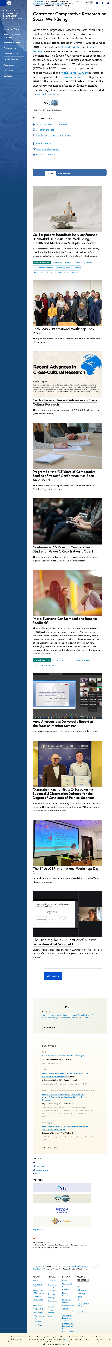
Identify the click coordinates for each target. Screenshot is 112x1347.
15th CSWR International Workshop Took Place (63, 330)
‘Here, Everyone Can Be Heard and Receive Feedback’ (65, 620)
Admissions (52, 1281)
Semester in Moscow (52, 1311)
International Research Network (51, 124)
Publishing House (81, 1294)
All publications (50, 1147)
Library (79, 1300)
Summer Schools (11, 53)
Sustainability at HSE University (38, 1291)
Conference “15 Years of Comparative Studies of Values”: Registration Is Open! (63, 549)
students (59, 267)
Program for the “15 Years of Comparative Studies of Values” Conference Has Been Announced (64, 475)
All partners (37, 1229)
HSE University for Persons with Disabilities (39, 1319)
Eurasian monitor (73, 77)
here (17, 1339)
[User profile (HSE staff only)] (102, 3)
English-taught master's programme (53, 135)
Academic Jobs (68, 1312)
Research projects (45, 129)
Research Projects (12, 42)
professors (57, 262)
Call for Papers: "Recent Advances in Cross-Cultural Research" (65, 402)
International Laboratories (67, 1282)
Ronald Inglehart (72, 47)
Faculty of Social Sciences (78, 1266)
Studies (52, 1276)
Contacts (8, 76)
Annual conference (45, 154)
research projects (72, 267)
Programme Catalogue (52, 1285)
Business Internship (51, 1317)
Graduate (51, 1294)
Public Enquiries (39, 1325)
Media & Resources (83, 1278)
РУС (87, 3)
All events (48, 1027)
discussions (69, 262)
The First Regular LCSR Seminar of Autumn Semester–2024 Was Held (64, 941)
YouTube (39, 1173)
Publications (9, 65)
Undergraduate (54, 1290)
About (36, 1276)
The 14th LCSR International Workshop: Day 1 (66, 870)
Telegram (40, 1166)
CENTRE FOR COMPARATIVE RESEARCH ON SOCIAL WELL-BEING (13, 14)
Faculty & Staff (38, 1309)
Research (67, 1276)
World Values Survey (74, 73)
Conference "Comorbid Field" (67, 272)
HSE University (38, 1266)
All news (52, 976)
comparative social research (45, 665)
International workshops (48, 148)
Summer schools (44, 143)
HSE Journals (82, 1290)
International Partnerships (37, 1304)
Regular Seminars (11, 59)
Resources (8, 70)
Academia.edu (42, 1170)
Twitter (38, 1162)
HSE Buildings (38, 1312)
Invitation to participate (43, 272)
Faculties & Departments (38, 1297)
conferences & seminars (43, 267)
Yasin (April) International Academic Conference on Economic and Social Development (68, 1323)
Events (69, 1007)
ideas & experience (84, 262)
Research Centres (65, 1288)
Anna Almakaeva (48, 94)
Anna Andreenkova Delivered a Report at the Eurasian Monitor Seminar (63, 723)
